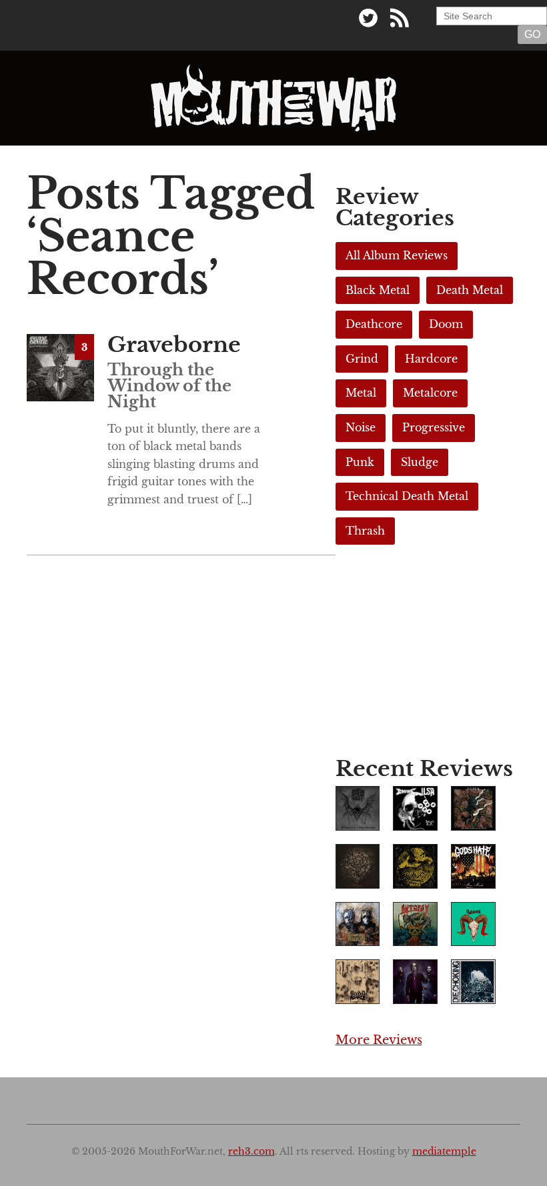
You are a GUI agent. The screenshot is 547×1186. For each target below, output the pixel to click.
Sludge (419, 462)
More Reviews (379, 1040)
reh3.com (251, 1151)
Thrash (365, 530)
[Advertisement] (428, 654)
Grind (362, 358)
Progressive (433, 427)
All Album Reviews (397, 255)
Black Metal (378, 290)
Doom (446, 324)
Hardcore (431, 358)
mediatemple (444, 1151)
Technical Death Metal (407, 496)
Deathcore (374, 324)
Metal (361, 392)
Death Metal (469, 290)
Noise (361, 427)
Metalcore (430, 392)
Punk (360, 462)
